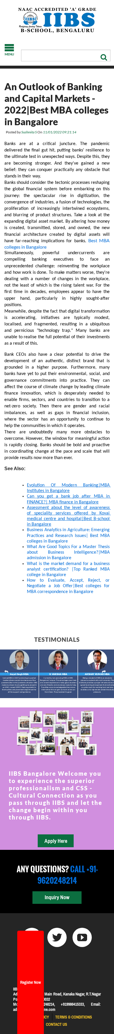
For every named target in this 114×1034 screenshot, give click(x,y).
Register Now (30, 982)
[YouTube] (82, 937)
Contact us (56, 1024)
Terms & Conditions (73, 1017)
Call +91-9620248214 (67, 874)
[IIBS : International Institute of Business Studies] (57, 20)
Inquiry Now (57, 897)
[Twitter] (57, 937)
